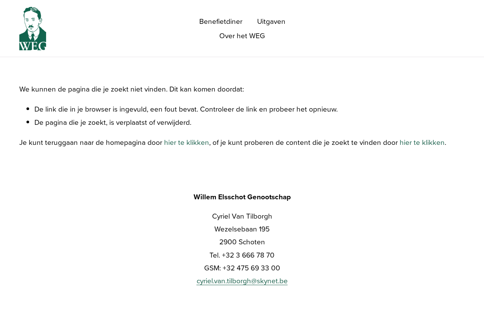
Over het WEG (242, 35)
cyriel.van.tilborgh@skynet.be (242, 280)
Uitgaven (271, 21)
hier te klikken (186, 142)
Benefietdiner (220, 21)
